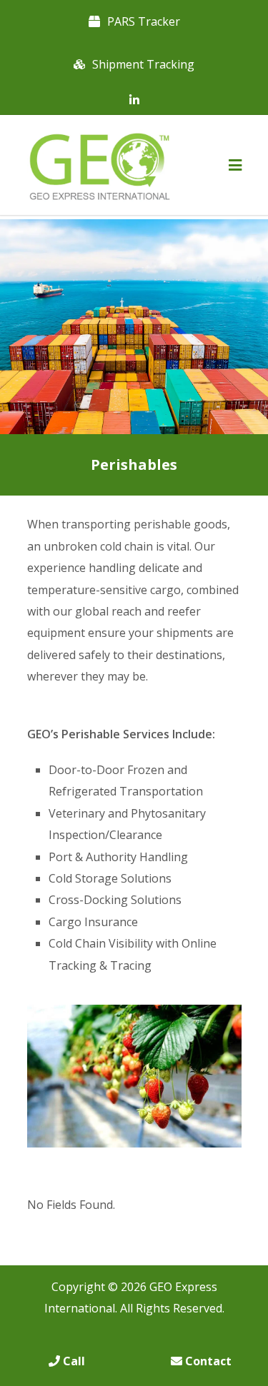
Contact (207, 1361)
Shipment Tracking (143, 64)
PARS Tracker (143, 21)
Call (72, 1361)
